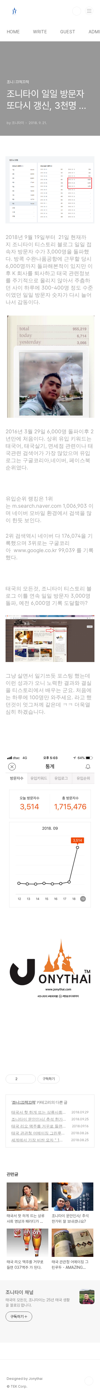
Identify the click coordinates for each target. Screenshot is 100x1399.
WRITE (40, 31)
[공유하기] (22, 1079)
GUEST (67, 31)
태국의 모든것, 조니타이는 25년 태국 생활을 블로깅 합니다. (38, 1302)
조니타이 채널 (20, 1292)
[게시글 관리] (29, 1079)
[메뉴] (89, 11)
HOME (13, 31)
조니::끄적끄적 (23, 1102)
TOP (88, 1381)
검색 (76, 11)
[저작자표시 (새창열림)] (62, 1079)
